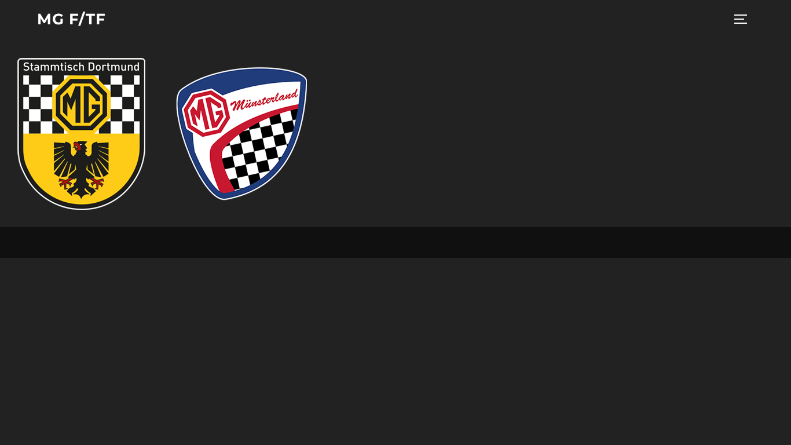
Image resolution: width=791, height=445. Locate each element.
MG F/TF (71, 19)
